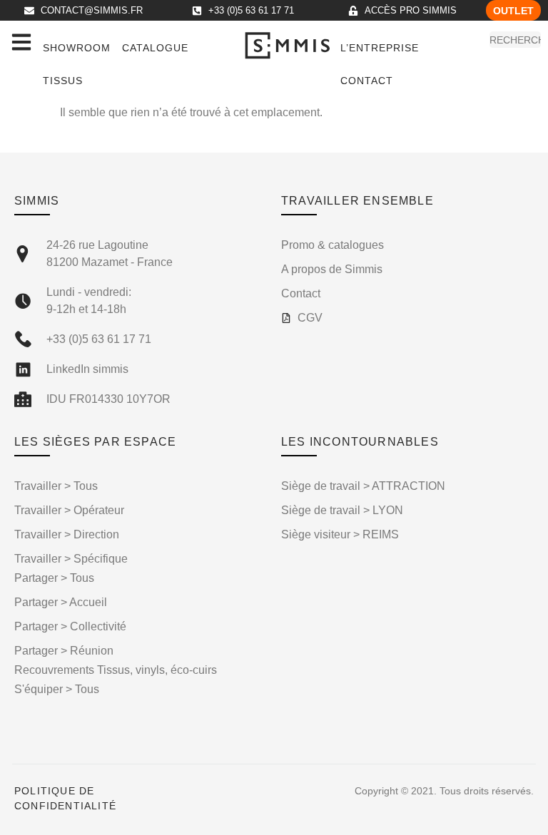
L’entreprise (379, 47)
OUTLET (513, 10)
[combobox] (515, 39)
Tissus (63, 80)
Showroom (77, 47)
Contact (366, 80)
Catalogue (155, 47)
